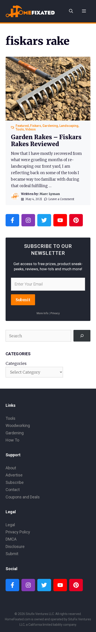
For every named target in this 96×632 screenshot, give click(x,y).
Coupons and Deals (23, 497)
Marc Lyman (50, 194)
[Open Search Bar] (71, 11)
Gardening (50, 126)
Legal (10, 524)
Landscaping (68, 126)
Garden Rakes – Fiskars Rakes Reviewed (46, 140)
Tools (20, 129)
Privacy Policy (18, 532)
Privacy (55, 313)
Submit (23, 299)
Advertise (14, 475)
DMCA (11, 539)
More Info (42, 313)
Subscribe (15, 482)
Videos (30, 129)
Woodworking (18, 425)
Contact (13, 489)
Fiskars (35, 126)
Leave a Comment (61, 199)
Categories (16, 363)
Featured (22, 126)
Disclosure (15, 546)
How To (12, 440)
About (11, 467)
